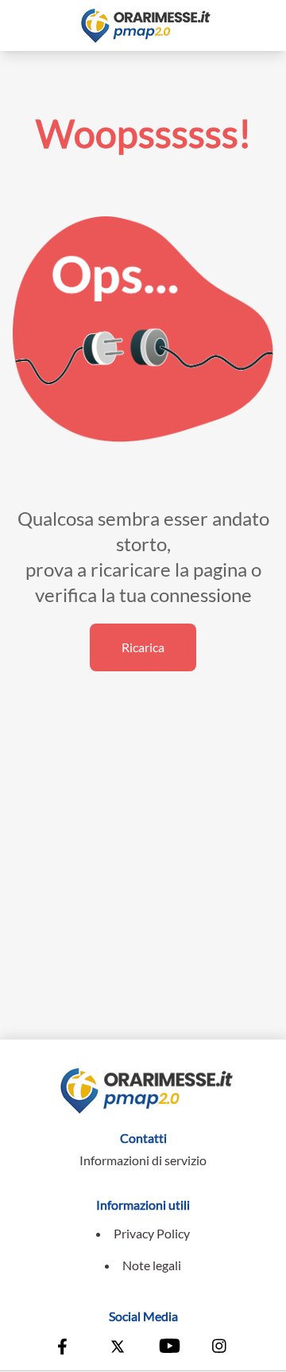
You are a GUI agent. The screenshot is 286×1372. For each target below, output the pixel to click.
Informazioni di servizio (143, 1160)
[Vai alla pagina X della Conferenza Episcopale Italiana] (117, 1348)
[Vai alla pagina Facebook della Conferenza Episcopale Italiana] (66, 1348)
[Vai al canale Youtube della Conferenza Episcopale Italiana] (168, 1348)
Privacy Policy (152, 1233)
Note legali (151, 1265)
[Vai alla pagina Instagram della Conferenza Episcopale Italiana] (220, 1348)
